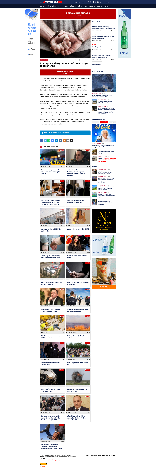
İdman (85, 6)
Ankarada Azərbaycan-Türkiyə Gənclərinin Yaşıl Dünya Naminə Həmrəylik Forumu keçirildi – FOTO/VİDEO (106, 180)
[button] (71, 140)
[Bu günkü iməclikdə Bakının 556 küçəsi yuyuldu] (94, 152)
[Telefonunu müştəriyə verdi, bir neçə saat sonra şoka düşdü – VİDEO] (52, 158)
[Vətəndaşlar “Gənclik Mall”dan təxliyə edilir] (52, 217)
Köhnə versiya (112, 455)
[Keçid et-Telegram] (93, 2)
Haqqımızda (94, 455)
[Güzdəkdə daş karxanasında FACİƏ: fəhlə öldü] (52, 324)
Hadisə (44, 60)
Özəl (49, 6)
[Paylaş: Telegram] (56, 140)
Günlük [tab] (96, 122)
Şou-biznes (92, 6)
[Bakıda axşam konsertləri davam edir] (78, 351)
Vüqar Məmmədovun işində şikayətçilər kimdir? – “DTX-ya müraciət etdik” (76, 418)
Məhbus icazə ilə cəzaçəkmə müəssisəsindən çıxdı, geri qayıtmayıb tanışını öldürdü (50, 202)
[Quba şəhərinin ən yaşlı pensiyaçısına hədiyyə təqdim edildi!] (104, 133)
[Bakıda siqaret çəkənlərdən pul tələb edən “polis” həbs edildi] (52, 244)
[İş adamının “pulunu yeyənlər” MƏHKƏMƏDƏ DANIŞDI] (52, 297)
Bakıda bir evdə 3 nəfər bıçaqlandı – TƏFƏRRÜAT (78, 283)
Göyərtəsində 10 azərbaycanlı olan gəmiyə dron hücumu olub (102, 56)
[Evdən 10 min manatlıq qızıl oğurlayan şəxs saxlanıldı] (78, 189)
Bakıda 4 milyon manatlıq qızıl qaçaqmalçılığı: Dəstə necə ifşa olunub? (103, 27)
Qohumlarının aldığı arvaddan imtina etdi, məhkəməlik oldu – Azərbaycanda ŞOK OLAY (51, 418)
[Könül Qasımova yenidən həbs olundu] (78, 244)
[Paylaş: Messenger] (52, 140)
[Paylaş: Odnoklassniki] (64, 140)
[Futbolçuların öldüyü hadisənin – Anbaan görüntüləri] (52, 271)
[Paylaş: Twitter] (45, 140)
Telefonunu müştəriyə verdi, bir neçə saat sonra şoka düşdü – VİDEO (51, 172)
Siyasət (60, 6)
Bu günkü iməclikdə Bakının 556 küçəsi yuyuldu (106, 152)
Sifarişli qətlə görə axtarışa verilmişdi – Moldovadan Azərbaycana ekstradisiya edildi (51, 446)
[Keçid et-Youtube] (98, 2)
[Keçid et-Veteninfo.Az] (52, 2)
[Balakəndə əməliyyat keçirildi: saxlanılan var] (52, 351)
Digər (107, 6)
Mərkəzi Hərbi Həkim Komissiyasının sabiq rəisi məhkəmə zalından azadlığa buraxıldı (76, 172)
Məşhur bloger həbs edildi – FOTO (78, 229)
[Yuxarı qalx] (151, 466)
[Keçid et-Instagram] (90, 2)
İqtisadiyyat (73, 6)
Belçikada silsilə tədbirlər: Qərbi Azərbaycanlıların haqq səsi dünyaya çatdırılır (106, 188)
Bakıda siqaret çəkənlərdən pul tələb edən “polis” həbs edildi (51, 256)
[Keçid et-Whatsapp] (95, 2)
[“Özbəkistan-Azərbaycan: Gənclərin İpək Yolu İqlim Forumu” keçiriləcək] (94, 194)
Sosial (66, 6)
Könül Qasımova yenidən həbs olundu (77, 256)
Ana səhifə (43, 6)
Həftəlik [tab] (104, 122)
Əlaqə (99, 455)
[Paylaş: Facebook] (41, 140)
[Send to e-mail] (67, 140)
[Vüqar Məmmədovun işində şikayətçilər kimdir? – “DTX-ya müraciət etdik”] (78, 404)
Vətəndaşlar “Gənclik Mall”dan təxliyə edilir (51, 230)
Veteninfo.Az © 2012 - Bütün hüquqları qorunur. (51, 460)
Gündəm (54, 6)
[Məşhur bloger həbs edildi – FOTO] (78, 217)
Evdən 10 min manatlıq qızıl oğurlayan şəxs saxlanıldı (75, 201)
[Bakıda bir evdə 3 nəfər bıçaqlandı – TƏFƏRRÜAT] (78, 271)
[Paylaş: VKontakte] (60, 140)
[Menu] (41, 2)
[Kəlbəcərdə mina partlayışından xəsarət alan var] (78, 378)
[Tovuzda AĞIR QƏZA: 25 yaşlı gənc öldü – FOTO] (52, 378)
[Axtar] (115, 2)
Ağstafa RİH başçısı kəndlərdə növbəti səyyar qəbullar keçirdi (103, 37)
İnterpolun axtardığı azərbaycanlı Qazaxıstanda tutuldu (77, 310)
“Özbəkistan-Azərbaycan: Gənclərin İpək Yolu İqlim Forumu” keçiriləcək (106, 196)
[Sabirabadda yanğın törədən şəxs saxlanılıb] (78, 324)
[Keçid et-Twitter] (88, 2)
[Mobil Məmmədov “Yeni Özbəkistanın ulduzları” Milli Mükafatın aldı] (94, 202)
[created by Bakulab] (78, 466)
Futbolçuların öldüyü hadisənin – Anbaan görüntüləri (51, 283)
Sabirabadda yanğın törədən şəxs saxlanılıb (78, 337)
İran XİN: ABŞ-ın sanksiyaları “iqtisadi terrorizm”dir (105, 102)
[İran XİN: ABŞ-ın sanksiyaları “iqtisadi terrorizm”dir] (94, 101)
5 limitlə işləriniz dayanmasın (100, 47)
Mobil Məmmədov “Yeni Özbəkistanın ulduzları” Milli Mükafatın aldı (105, 203)
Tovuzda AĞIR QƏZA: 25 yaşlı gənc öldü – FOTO (50, 390)
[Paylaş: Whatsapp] (48, 140)
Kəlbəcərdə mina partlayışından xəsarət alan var (77, 390)
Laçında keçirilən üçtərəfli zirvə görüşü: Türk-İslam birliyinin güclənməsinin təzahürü (106, 172)
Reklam (94, 44)
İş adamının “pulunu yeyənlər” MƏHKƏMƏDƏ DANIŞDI (51, 310)
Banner (93, 24)
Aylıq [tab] (112, 122)
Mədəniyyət (100, 6)
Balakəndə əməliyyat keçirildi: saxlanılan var (50, 363)
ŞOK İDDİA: (107, 160)
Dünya (80, 6)
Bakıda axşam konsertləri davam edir (77, 363)
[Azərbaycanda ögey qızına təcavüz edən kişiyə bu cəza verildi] (65, 39)
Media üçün (105, 455)
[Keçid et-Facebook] (85, 2)
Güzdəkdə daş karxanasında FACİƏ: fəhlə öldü (50, 337)
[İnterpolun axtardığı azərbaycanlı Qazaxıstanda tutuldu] (78, 297)
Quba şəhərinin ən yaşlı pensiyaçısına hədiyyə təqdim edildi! (103, 146)
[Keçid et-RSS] (100, 2)
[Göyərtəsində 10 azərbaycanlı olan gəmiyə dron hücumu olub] (104, 83)
